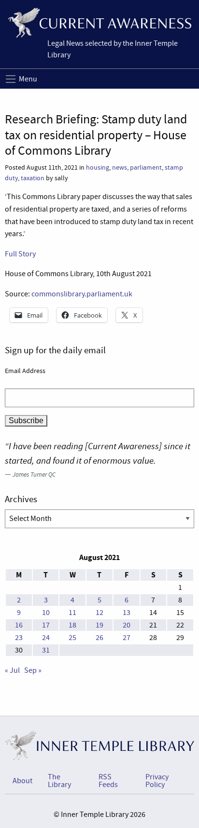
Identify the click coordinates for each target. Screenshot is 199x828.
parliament (146, 167)
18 (72, 625)
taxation (32, 178)
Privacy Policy (157, 780)
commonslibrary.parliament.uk (81, 294)
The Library (59, 780)
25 (72, 637)
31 (46, 650)
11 (72, 612)
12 (99, 612)
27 (126, 637)
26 (99, 637)
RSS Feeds (108, 780)
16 (19, 625)
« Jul (12, 670)
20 (126, 625)
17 (46, 625)
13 (126, 612)
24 (46, 637)
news (119, 167)
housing (97, 167)
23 (19, 637)
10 (46, 612)
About (22, 781)
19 (99, 625)
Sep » (33, 670)
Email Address (25, 370)
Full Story (20, 254)
